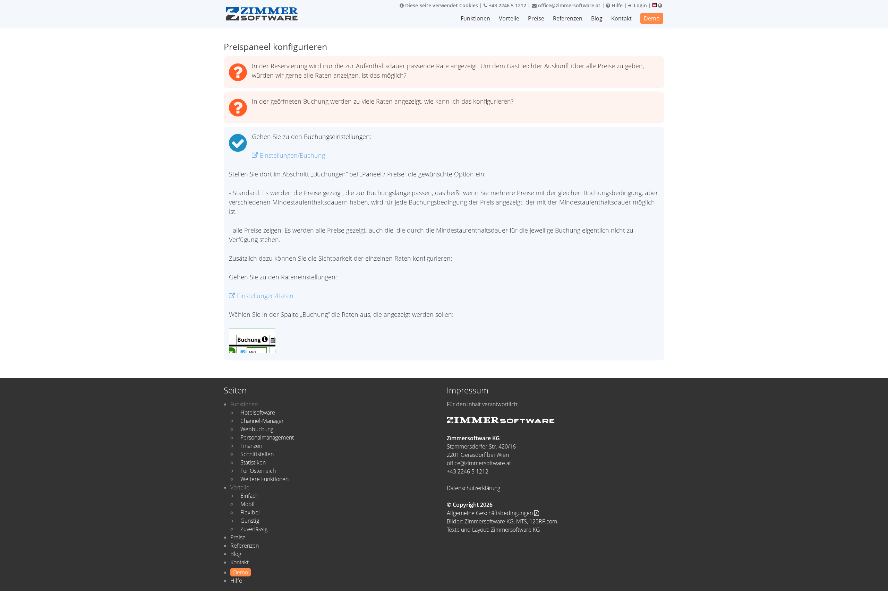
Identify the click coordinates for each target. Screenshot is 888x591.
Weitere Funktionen (264, 479)
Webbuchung (256, 429)
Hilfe (616, 5)
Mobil (247, 504)
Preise (536, 18)
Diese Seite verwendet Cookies (441, 5)
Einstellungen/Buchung (291, 155)
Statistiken (253, 462)
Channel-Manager (262, 421)
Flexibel (250, 512)
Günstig (249, 520)
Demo (652, 18)
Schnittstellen (257, 454)
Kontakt (621, 18)
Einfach (249, 495)
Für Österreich (258, 471)
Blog (597, 18)
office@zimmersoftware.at (568, 5)
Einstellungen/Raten (264, 296)
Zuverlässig (253, 529)
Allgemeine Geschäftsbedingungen (490, 513)
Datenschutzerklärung (473, 488)
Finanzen (251, 446)
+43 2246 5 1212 (506, 5)
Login (639, 5)
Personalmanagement (267, 437)
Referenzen (567, 18)
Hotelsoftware (257, 412)
